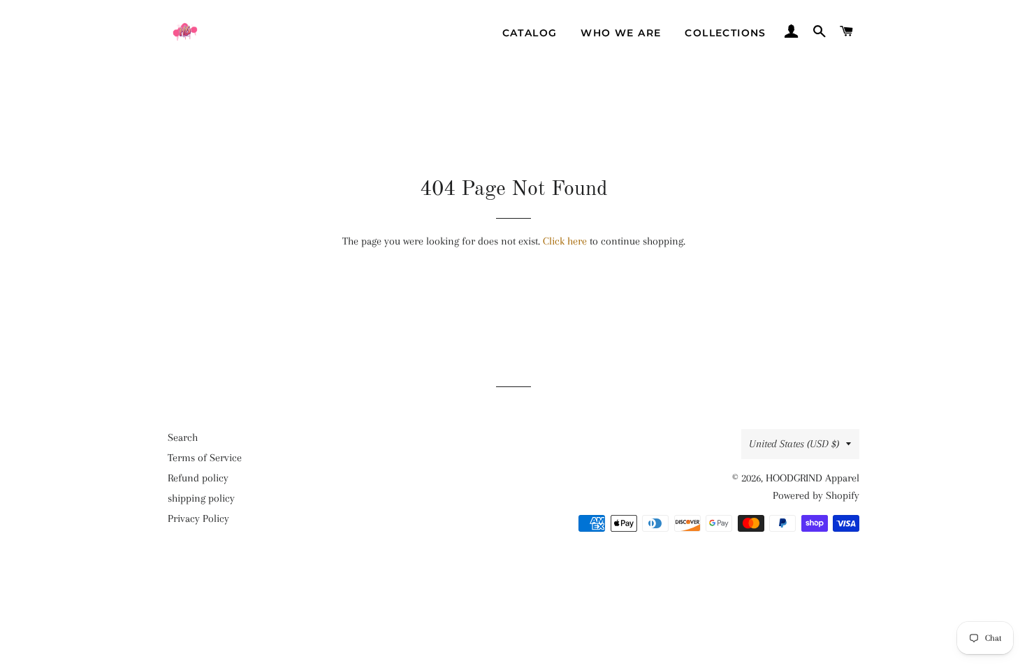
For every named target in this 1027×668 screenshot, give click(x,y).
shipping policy (201, 498)
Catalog (530, 33)
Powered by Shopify (816, 495)
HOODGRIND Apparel (812, 478)
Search (183, 437)
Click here (565, 241)
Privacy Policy (198, 518)
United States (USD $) (794, 443)
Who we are (621, 33)
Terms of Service (205, 457)
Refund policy (198, 478)
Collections (725, 33)
